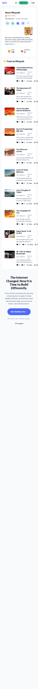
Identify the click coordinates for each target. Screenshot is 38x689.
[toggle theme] (16, 2)
